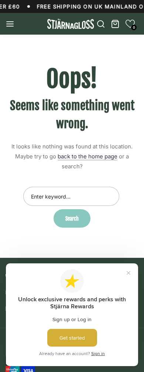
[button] (130, 23)
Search (72, 218)
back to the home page (87, 156)
